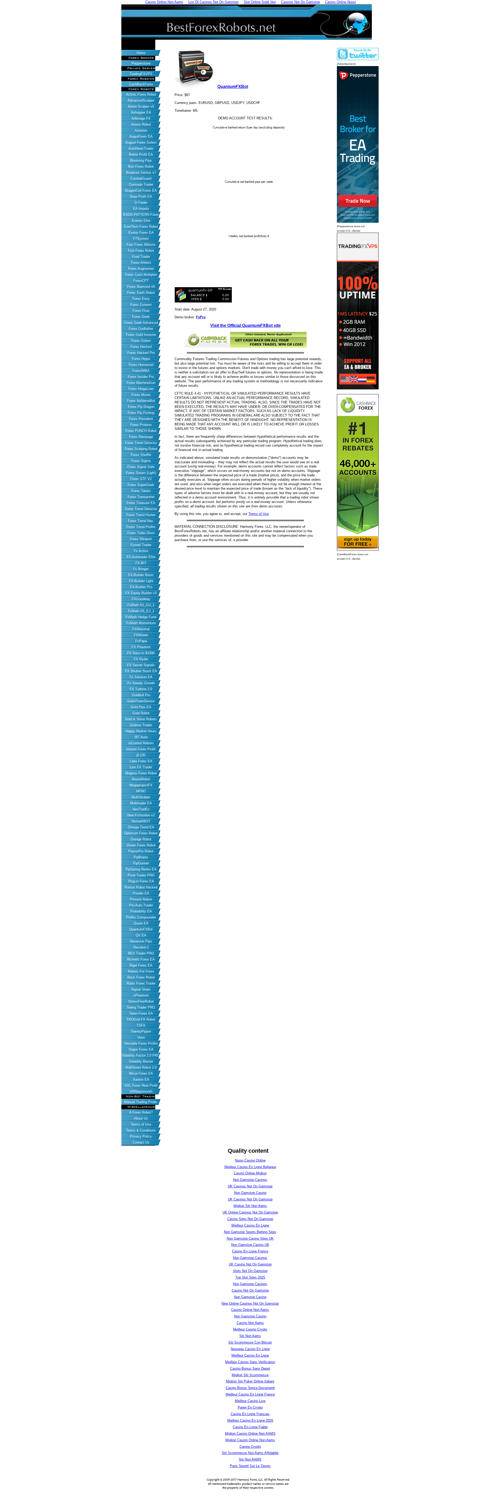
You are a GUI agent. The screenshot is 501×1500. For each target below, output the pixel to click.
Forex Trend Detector (141, 443)
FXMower (141, 635)
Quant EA (141, 923)
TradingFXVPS (141, 74)
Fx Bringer (141, 569)
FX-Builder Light (141, 581)
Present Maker (141, 899)
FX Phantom (141, 647)
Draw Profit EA (141, 196)
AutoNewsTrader (140, 148)
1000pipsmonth (140, 1091)
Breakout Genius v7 (141, 172)
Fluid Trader (141, 257)
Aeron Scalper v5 (141, 106)
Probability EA (141, 911)
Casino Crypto (250, 1447)
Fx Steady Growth (141, 683)
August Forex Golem (141, 142)
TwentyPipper (141, 1031)
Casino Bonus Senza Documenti (250, 1388)
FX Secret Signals (141, 665)
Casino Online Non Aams (250, 1310)
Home (140, 53)
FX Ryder (141, 659)
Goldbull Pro (141, 695)
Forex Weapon (141, 539)
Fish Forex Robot (141, 251)
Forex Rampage (141, 437)
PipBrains (141, 857)
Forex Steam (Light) (141, 473)
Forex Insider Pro (141, 377)
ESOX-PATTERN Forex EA (141, 215)
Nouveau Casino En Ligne (250, 1349)
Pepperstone (141, 63)
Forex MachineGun (141, 383)
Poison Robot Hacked (140, 887)
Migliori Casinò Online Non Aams (250, 1440)
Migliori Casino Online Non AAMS (250, 1433)
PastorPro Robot (140, 851)
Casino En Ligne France (250, 1251)
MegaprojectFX (140, 785)
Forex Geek (141, 317)
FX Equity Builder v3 (141, 593)
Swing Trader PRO (141, 1007)
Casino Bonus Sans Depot (250, 1368)
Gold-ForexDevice (140, 701)
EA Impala (141, 208)
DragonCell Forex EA (141, 190)
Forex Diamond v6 (141, 287)
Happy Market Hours (141, 731)
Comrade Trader (141, 184)
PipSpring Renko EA (141, 869)
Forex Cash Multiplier (141, 275)
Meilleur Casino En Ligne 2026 (250, 1420)
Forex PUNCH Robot (141, 431)
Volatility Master (141, 1061)
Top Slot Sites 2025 (250, 1277)
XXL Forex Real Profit (141, 1085)
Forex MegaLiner (141, 389)
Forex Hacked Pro (141, 353)
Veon (141, 1037)
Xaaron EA (141, 1079)
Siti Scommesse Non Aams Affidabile (250, 1453)
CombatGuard (140, 178)
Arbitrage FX (141, 118)
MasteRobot (141, 779)
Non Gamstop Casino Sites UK (250, 1238)
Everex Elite (141, 220)
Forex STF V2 (141, 479)
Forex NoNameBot (141, 401)
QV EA (141, 935)
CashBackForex (141, 84)
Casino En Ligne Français (250, 1414)
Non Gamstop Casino (250, 1193)
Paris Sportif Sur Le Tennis (250, 1466)
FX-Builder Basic (141, 575)
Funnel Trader (140, 545)
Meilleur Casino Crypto (250, 1329)
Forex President (141, 419)
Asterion (141, 130)
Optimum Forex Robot (141, 833)
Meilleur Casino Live (250, 1401)
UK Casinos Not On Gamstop (250, 1186)
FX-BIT (140, 563)
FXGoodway (141, 599)
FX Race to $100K (141, 653)
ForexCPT (141, 281)
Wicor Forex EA (141, 1073)
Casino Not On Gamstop (250, 1290)
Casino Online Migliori (250, 1173)
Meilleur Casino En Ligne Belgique (250, 1167)
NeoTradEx (141, 809)
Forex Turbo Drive (140, 533)
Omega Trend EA (141, 827)
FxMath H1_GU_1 (140, 605)
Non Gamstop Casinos (250, 1180)
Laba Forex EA (141, 761)
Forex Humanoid (141, 365)
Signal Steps (141, 989)
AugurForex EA (141, 136)
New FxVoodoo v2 (141, 815)
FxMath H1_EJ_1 (141, 611)
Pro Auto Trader (141, 905)
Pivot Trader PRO (141, 875)
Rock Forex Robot (141, 977)
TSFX (140, 1025)
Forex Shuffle (141, 455)
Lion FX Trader (141, 767)
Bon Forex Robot (141, 166)
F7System (141, 239)
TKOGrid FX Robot (141, 1019)
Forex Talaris (141, 491)
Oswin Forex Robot (141, 845)
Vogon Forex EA (141, 1049)
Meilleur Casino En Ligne (250, 1225)
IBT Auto (141, 737)
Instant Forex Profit (141, 749)
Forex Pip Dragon (141, 407)
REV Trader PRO (141, 953)
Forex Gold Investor (141, 335)
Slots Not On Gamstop (250, 1271)
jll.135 (140, 755)
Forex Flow (141, 311)
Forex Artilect (141, 263)
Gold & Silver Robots (141, 719)
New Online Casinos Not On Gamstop (250, 1303)
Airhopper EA (141, 112)
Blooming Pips (141, 160)
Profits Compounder (141, 917)
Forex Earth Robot (141, 293)
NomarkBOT (141, 821)
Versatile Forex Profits (141, 1043)
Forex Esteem (141, 305)
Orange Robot (140, 839)
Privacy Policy (141, 1136)
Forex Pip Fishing (141, 413)
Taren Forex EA (141, 1013)
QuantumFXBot (141, 929)
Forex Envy (141, 299)
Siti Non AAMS (250, 1459)
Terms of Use (141, 1124)
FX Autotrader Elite (141, 557)
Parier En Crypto (250, 1407)
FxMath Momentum (141, 623)
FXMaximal (141, 629)
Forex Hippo (141, 359)
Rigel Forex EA (140, 965)
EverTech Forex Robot (141, 226)
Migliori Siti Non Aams (250, 1206)
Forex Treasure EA (141, 503)
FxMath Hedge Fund (141, 617)
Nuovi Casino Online (250, 1160)
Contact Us (141, 1142)
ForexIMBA (141, 371)
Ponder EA (141, 893)
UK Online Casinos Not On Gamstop (250, 1212)
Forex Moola (141, 395)
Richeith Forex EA (141, 959)
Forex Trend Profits (141, 527)
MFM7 (141, 791)
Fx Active (141, 551)
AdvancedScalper (141, 100)
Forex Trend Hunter (141, 515)
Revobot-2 (141, 947)
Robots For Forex (141, 971)
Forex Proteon (141, 425)
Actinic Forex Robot (141, 94)
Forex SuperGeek (141, 485)
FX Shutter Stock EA (141, 671)
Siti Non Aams (250, 1336)
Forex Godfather (141, 329)
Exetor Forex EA (141, 233)
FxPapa (141, 641)
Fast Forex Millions (141, 245)
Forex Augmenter (141, 269)
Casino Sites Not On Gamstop (250, 1219)
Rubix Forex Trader (141, 983)
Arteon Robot (141, 124)
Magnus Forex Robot (141, 773)
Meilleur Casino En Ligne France (250, 1394)
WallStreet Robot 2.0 (141, 1067)
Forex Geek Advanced (141, 323)
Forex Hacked (141, 347)
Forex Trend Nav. (141, 521)
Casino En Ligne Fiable (250, 1427)
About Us (141, 1118)
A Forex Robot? (141, 1112)
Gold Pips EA (141, 707)
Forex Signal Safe (140, 467)
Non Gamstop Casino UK (250, 1245)
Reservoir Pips (141, 941)
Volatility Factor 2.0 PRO (141, 1055)
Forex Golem (141, 341)
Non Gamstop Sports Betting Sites (250, 1232)
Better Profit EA (141, 154)
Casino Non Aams (250, 1323)
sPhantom (141, 995)
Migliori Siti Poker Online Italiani (250, 1381)
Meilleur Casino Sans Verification (250, 1362)
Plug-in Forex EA (141, 881)
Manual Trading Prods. (141, 1102)
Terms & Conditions (141, 1130)
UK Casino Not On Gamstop (250, 1264)
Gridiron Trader (141, 725)
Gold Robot (141, 713)
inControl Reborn (140, 743)
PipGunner (141, 863)
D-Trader (140, 202)
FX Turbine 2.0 (141, 689)
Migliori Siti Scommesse (250, 1375)
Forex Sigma (141, 461)
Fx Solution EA (140, 677)
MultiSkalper (141, 797)
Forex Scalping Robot (141, 449)
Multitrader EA (141, 803)
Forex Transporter (141, 497)
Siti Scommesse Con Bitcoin (250, 1342)
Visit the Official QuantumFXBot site (245, 325)
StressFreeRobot (141, 1001)
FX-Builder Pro (141, 587)
